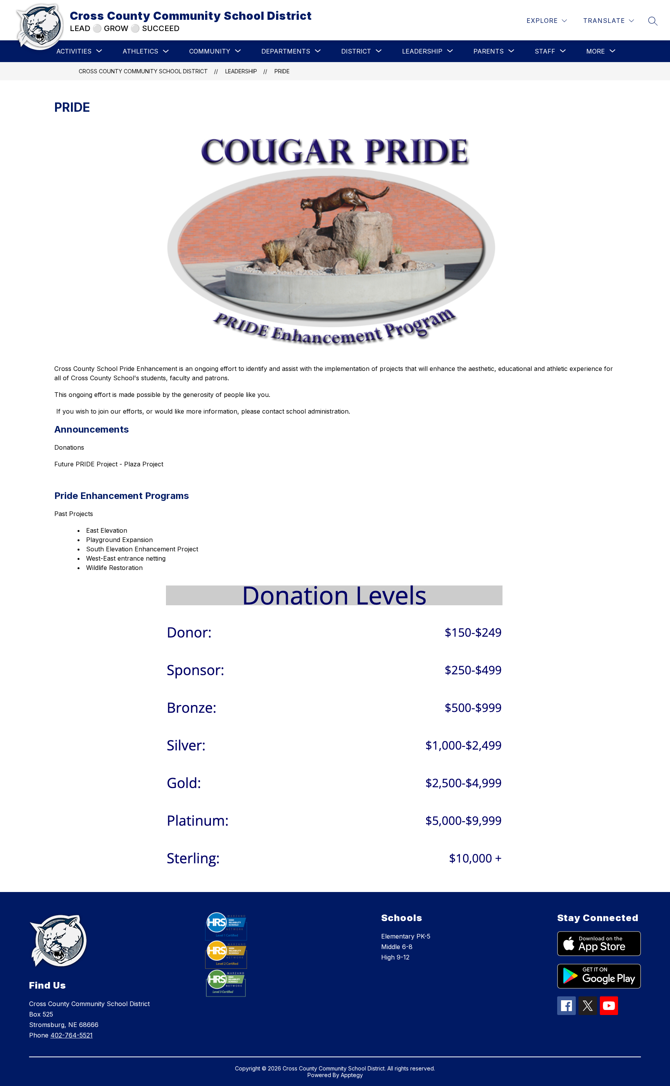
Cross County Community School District (143, 71)
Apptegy (352, 1075)
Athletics (140, 51)
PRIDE (282, 71)
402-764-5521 (71, 1035)
